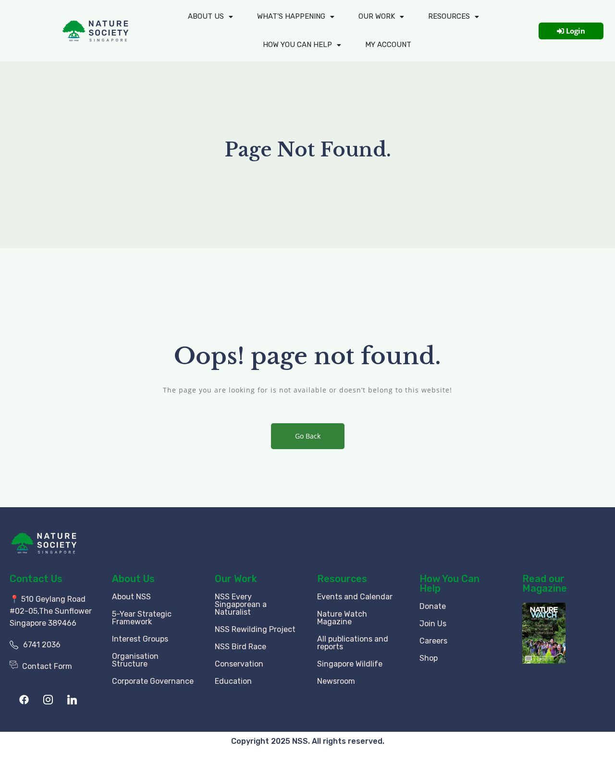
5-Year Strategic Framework (142, 617)
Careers (433, 640)
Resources (449, 16)
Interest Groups (140, 638)
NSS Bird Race (240, 646)
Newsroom (336, 681)
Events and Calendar (355, 596)
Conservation (239, 663)
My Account (388, 44)
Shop (428, 658)
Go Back (307, 436)
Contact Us (36, 578)
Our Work (376, 16)
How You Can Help (449, 583)
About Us (206, 16)
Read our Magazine (544, 583)
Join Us (432, 623)
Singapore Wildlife (349, 663)
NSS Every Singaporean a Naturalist (241, 604)
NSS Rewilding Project (255, 629)
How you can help (297, 44)
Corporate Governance (153, 681)
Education (233, 681)
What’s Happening (291, 16)
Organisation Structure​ (135, 660)
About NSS (131, 596)
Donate (432, 606)
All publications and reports (352, 642)
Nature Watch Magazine (342, 617)
